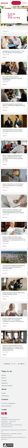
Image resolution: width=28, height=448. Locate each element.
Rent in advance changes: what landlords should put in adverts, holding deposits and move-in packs (13, 211)
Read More (5, 57)
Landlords (4, 383)
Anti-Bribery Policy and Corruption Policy (10, 419)
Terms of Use (12, 421)
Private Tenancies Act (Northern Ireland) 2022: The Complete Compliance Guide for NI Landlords (13, 320)
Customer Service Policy (7, 426)
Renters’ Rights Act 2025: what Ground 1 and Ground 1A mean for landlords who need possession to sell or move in (14, 239)
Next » (23, 364)
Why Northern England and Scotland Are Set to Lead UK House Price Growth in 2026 (14, 267)
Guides (3, 393)
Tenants (4, 380)
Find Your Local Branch (8, 403)
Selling (3, 378)
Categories (5, 31)
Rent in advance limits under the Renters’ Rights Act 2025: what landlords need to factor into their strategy (13, 158)
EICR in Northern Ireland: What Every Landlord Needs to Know (14, 293)
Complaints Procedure (6, 423)
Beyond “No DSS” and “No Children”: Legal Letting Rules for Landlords (13, 184)
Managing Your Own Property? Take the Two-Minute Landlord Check (13, 51)
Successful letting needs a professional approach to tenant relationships (12, 78)
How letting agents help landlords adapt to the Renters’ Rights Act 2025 (14, 104)
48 (19, 364)
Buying (3, 375)
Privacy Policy (4, 417)
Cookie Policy (4, 421)
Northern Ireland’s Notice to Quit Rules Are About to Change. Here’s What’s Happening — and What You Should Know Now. (13, 348)
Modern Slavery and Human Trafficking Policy (11, 424)
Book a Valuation (6, 406)
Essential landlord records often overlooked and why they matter (12, 130)
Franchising (5, 396)
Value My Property (7, 385)
